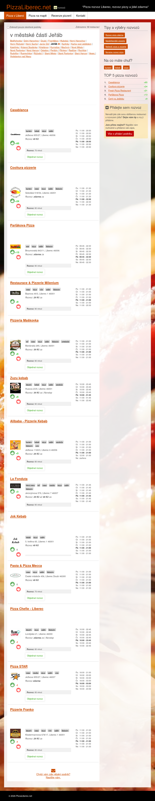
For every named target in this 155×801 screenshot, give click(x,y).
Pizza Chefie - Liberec (26, 608)
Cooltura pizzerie (23, 167)
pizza (44, 131)
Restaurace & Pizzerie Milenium (34, 282)
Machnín (65, 47)
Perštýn (54, 50)
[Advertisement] (53, 80)
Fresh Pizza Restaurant (119, 90)
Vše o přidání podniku (120, 133)
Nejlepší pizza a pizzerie (116, 46)
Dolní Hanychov (31, 40)
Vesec (92, 53)
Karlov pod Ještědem (81, 43)
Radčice (72, 50)
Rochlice (82, 50)
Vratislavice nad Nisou (20, 56)
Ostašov (45, 50)
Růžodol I (38, 53)
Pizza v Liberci (15, 15)
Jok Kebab (18, 516)
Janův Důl (44, 43)
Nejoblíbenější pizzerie (115, 40)
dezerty (29, 384)
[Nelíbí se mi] (18, 148)
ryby (41, 289)
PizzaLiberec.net (28, 6)
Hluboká (64, 40)
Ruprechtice (26, 53)
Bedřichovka (16, 40)
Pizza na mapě (38, 15)
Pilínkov (63, 50)
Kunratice (55, 47)
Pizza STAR (19, 666)
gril (27, 341)
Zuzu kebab (19, 378)
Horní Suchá (32, 43)
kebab (37, 131)
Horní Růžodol (17, 43)
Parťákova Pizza (22, 225)
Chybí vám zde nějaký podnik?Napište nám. (53, 775)
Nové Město (77, 47)
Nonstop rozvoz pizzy (115, 52)
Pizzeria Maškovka (24, 320)
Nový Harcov (33, 50)
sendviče (59, 384)
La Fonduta (19, 478)
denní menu (30, 485)
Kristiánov (44, 47)
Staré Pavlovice (65, 53)
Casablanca (19, 109)
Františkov (53, 40)
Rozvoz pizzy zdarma (114, 35)
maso (37, 188)
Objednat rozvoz (35, 156)
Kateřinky (15, 47)
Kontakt (80, 15)
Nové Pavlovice (17, 50)
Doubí (44, 40)
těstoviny (59, 188)
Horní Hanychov (77, 40)
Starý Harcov (81, 53)
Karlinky (65, 43)
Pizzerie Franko (22, 709)
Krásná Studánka (29, 47)
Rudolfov (14, 53)
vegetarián (65, 341)
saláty (51, 131)
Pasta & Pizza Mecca (26, 565)
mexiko (52, 485)
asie (27, 246)
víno (37, 445)
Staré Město (50, 53)
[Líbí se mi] (12, 143)
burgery (29, 131)
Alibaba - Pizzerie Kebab (28, 421)
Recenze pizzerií (61, 15)
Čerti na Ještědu (116, 98)
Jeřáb (54, 44)
